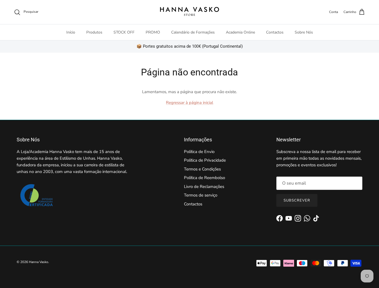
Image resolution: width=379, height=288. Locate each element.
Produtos (94, 32)
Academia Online (240, 32)
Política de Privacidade (205, 160)
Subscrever (297, 200)
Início (70, 32)
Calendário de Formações (193, 32)
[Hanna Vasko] (189, 12)
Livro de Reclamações (204, 186)
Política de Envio (199, 151)
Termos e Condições (202, 169)
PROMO (153, 32)
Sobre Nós (304, 32)
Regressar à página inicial (189, 102)
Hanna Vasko (38, 262)
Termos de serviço (200, 195)
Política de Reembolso (204, 177)
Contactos (275, 32)
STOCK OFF (124, 32)
